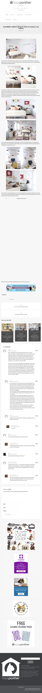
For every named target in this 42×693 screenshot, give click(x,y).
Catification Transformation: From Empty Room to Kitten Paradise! (20, 335)
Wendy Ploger (27, 281)
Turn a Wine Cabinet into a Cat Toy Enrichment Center (7, 337)
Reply (37, 350)
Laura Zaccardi (14, 425)
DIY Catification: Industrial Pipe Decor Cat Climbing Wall (34, 336)
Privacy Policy (21, 687)
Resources (8, 19)
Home (7, 14)
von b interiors (9, 94)
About (15, 19)
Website (5, 510)
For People (19, 14)
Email (4, 507)
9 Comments (11, 299)
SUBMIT (30, 661)
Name (4, 504)
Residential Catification (21, 25)
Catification (28, 14)
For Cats (12, 14)
